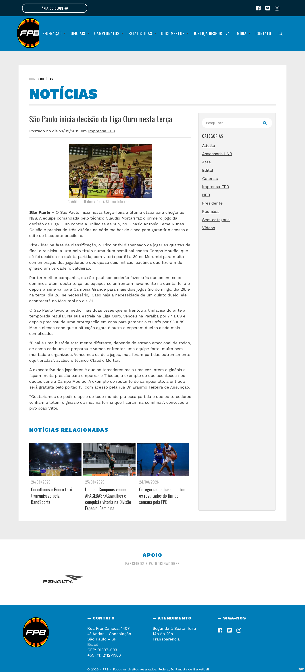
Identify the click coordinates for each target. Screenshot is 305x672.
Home (33, 78)
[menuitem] (53, 33)
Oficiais (78, 33)
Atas (206, 162)
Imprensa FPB (101, 131)
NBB (206, 194)
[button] (280, 33)
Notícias (46, 78)
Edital (207, 170)
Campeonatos (106, 33)
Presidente (212, 203)
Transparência (166, 639)
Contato (263, 33)
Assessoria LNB (217, 153)
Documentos (173, 33)
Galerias (210, 178)
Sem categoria (216, 219)
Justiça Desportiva (212, 33)
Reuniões (210, 211)
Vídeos (208, 227)
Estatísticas (140, 33)
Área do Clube (53, 8)
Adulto (208, 145)
